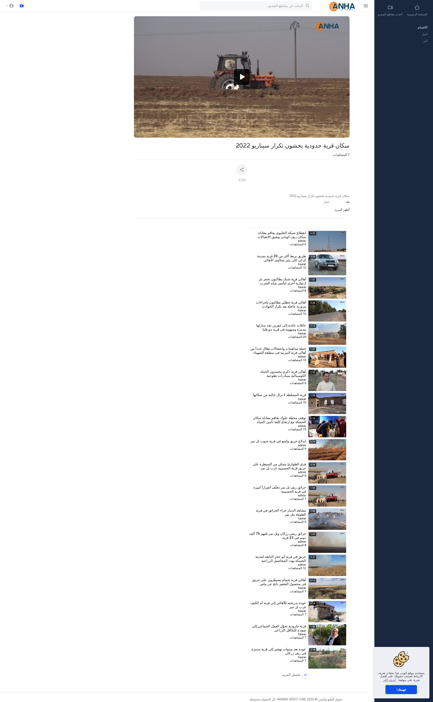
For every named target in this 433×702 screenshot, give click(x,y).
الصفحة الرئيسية (417, 14)
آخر (425, 41)
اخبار (326, 202)
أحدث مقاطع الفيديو (390, 14)
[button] (10, 6)
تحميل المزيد (291, 675)
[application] (242, 77)
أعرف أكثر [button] (389, 680)
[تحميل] (21, 6)
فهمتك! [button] (401, 689)
